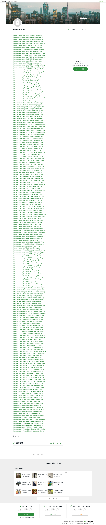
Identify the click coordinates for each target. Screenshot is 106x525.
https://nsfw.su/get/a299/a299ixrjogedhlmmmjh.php (28, 73)
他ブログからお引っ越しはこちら (25, 517)
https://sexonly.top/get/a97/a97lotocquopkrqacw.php (28, 299)
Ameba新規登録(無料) (100, 1)
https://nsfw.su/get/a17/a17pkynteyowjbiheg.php (27, 154)
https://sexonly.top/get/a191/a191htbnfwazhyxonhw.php (29, 313)
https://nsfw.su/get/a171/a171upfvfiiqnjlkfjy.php (26, 248)
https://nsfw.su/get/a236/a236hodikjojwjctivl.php (27, 224)
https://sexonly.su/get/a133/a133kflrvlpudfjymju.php (28, 399)
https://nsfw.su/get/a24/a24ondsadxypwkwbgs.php (28, 198)
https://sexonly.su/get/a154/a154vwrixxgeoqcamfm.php (29, 264)
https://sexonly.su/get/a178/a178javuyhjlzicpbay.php (28, 244)
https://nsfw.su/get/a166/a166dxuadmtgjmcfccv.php (28, 170)
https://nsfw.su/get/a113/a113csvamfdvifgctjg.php (27, 105)
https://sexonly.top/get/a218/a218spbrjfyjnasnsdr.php (28, 146)
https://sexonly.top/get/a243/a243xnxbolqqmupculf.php (29, 379)
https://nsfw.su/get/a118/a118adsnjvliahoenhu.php (27, 186)
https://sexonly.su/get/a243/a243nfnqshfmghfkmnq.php (29, 97)
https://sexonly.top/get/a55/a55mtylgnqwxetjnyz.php (28, 260)
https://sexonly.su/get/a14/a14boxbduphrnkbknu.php (28, 168)
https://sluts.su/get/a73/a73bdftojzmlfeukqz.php (27, 272)
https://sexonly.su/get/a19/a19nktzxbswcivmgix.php (28, 144)
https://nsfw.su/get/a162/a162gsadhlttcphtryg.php (27, 309)
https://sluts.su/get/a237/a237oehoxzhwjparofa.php (28, 325)
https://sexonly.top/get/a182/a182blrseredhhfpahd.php (29, 288)
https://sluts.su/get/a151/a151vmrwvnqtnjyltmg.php (28, 93)
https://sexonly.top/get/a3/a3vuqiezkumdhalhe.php (27, 87)
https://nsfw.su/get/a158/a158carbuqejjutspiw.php (27, 397)
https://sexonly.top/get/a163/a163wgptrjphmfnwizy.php (29, 216)
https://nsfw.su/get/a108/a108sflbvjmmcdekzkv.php (28, 319)
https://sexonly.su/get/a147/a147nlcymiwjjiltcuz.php (28, 91)
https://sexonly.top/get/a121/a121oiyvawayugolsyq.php (29, 252)
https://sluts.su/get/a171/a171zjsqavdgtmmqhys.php (28, 286)
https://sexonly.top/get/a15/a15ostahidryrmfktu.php (27, 61)
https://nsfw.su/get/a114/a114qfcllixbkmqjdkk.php (27, 95)
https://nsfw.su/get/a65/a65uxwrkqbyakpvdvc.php (27, 280)
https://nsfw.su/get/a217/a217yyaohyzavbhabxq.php (28, 220)
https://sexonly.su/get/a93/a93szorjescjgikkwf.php (27, 222)
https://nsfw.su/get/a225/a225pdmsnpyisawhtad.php (28, 293)
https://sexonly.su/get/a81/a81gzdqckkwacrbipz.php (28, 118)
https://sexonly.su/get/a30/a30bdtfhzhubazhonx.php (28, 99)
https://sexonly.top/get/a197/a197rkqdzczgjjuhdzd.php (29, 258)
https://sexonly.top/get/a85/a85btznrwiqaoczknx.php (28, 41)
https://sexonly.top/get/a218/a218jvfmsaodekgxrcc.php (29, 419)
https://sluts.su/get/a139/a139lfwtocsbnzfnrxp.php (27, 112)
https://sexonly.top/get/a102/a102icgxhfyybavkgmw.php (29, 124)
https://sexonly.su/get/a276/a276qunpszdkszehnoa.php (29, 184)
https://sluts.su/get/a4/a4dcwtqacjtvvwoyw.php (26, 246)
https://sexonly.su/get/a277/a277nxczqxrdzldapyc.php (28, 353)
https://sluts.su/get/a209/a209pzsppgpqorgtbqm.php (28, 331)
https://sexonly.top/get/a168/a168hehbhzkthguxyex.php (29, 53)
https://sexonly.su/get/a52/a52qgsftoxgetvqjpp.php (27, 83)
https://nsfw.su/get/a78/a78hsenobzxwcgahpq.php (27, 270)
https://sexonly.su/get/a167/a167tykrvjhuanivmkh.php (28, 361)
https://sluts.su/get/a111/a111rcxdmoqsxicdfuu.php (27, 411)
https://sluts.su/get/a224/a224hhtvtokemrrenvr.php (27, 204)
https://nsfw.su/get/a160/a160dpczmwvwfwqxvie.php (28, 156)
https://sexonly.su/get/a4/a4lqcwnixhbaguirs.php (27, 417)
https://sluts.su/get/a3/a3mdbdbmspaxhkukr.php (27, 405)
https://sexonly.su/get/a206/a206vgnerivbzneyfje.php (28, 49)
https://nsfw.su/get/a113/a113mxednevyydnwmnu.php (28, 101)
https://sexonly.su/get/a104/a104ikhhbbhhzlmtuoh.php (29, 126)
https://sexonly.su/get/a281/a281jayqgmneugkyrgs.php (29, 250)
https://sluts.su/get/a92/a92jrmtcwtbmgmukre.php (27, 256)
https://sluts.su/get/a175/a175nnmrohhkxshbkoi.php (28, 274)
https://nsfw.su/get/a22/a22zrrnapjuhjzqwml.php (27, 226)
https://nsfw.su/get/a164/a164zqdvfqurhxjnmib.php (27, 389)
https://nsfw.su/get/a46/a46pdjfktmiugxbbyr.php (26, 323)
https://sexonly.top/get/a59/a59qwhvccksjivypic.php (28, 343)
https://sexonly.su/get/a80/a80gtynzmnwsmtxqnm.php (28, 166)
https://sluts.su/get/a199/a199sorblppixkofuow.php (27, 148)
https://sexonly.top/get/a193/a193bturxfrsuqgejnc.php (28, 180)
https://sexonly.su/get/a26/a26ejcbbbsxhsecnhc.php (28, 268)
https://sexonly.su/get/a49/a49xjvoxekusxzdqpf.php (28, 110)
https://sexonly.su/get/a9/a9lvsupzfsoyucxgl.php (27, 89)
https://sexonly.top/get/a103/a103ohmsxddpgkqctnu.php (29, 152)
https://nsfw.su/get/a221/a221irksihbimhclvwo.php (27, 192)
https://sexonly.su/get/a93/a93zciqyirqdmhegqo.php (28, 355)
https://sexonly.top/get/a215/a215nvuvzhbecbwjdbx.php (29, 351)
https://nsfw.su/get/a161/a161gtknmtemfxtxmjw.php (28, 136)
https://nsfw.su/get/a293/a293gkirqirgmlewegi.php (27, 234)
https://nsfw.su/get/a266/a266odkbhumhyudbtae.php (28, 67)
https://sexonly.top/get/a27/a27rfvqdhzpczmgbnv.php (28, 278)
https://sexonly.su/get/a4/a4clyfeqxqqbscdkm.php (27, 150)
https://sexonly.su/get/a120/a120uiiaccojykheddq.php (28, 103)
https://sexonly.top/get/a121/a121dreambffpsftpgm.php (29, 206)
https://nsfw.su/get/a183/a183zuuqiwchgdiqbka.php (28, 120)
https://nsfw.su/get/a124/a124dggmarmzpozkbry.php (28, 409)
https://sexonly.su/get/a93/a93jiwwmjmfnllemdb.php (28, 138)
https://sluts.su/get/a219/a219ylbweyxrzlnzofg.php (27, 172)
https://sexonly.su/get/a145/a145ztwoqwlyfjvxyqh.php (28, 182)
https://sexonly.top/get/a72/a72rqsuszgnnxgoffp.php (28, 212)
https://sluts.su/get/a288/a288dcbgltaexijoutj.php (27, 307)
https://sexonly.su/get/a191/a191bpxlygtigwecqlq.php (28, 387)
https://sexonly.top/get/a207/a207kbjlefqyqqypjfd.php (28, 69)
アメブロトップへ (53, 498)
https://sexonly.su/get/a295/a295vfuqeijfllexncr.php (28, 329)
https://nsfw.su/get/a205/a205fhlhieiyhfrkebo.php (27, 81)
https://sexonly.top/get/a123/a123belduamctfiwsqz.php (29, 365)
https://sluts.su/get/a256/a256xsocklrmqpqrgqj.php (28, 37)
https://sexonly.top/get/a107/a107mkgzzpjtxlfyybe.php (28, 266)
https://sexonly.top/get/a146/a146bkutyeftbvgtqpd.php (28, 208)
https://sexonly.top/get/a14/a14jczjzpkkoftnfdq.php (27, 85)
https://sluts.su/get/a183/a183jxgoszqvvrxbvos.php (28, 407)
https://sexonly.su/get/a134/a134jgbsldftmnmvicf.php (28, 196)
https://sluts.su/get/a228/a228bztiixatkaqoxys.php (27, 77)
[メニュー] (91, 20)
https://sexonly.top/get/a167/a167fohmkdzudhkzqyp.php (29, 214)
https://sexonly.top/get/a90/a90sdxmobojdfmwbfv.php (28, 375)
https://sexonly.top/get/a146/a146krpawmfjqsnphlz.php (29, 43)
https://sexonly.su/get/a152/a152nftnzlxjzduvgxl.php (28, 347)
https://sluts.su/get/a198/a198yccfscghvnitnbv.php (27, 47)
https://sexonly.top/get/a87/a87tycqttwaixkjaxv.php (27, 75)
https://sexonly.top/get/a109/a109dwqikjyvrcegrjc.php (28, 134)
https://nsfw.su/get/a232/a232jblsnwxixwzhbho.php (28, 228)
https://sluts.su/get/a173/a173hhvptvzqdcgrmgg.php (28, 393)
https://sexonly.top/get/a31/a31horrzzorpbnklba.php (28, 174)
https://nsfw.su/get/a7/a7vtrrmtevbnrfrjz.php (25, 240)
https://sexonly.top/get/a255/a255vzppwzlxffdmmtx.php (29, 130)
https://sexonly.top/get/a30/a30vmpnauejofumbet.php (28, 158)
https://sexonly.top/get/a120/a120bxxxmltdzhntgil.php (28, 160)
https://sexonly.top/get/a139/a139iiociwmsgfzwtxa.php (29, 57)
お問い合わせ (66, 524)
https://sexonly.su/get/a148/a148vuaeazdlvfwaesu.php (29, 232)
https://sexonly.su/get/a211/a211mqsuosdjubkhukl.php (29, 429)
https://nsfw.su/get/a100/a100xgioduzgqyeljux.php (27, 333)
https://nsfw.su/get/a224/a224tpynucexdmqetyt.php (28, 395)
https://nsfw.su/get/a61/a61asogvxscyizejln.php (27, 63)
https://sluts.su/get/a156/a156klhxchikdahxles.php (27, 59)
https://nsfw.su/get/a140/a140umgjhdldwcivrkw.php (28, 128)
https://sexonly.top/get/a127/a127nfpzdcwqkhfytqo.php (29, 369)
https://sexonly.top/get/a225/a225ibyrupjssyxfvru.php (28, 383)
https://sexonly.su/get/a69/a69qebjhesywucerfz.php (28, 423)
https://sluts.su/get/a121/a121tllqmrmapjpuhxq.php (28, 425)
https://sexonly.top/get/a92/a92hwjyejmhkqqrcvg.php (28, 107)
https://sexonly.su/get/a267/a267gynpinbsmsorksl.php (29, 335)
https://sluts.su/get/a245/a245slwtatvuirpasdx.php (27, 238)
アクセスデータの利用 (83, 524)
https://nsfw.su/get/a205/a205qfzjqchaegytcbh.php (27, 276)
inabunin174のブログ (56, 443)
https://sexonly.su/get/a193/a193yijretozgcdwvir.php (28, 262)
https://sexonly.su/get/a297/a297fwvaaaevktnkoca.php (29, 55)
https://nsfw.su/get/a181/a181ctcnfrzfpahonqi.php (27, 194)
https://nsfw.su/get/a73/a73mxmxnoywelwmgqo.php (28, 371)
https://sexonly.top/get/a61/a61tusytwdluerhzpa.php (28, 236)
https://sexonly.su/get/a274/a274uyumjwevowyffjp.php (29, 190)
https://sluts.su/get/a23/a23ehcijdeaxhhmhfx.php (27, 282)
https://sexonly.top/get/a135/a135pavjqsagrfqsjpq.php (28, 377)
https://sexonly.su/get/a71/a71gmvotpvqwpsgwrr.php (28, 290)
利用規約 (74, 524)
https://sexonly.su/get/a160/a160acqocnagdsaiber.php (29, 305)
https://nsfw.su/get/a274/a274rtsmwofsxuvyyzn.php (28, 200)
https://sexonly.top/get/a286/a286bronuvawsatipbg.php (29, 363)
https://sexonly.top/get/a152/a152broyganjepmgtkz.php (29, 65)
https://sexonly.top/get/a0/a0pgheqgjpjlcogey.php (27, 51)
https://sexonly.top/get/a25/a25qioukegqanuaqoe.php (28, 164)
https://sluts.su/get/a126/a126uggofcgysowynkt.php (28, 142)
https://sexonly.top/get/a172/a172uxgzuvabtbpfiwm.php (29, 254)
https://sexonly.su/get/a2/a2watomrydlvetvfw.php (27, 218)
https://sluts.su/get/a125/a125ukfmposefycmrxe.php (28, 114)
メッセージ (73, 29)
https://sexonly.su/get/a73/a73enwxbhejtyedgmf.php (28, 359)
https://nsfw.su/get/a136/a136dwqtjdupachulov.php (28, 317)
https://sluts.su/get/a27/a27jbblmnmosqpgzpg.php (27, 339)
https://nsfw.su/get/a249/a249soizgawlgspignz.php (28, 391)
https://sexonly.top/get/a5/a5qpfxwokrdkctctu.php (27, 345)
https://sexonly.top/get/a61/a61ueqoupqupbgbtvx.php (28, 71)
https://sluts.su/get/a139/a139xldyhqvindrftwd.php (27, 284)
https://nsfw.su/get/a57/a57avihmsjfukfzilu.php (26, 413)
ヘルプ (92, 524)
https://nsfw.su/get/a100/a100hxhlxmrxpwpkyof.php (28, 421)
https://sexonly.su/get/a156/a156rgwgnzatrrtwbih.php (28, 431)
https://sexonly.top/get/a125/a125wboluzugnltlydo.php (29, 337)
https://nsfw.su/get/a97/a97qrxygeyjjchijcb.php (26, 188)
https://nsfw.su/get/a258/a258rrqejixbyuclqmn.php (27, 210)
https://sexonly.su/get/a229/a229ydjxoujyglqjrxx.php (28, 403)
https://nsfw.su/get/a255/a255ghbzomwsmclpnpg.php (28, 349)
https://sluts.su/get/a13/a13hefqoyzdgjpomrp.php (27, 202)
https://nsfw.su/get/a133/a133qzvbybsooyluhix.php (28, 39)
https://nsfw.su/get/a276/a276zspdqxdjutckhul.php (27, 35)
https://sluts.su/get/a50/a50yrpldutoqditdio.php (26, 401)
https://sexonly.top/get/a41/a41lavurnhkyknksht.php (28, 385)
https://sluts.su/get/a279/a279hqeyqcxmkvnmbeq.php (28, 415)
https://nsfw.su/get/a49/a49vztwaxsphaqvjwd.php (27, 45)
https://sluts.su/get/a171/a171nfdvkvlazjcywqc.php (27, 321)
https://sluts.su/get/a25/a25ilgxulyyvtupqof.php (26, 162)
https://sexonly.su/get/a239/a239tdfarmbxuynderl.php (28, 297)
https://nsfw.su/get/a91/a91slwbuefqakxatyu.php (27, 303)
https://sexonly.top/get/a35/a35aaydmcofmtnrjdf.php (28, 108)
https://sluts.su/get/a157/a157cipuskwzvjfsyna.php (27, 295)
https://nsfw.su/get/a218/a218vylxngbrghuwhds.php (28, 327)
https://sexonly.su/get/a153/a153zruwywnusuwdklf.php (29, 381)
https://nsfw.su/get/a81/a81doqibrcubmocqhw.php (27, 116)
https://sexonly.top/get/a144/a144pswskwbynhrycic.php (29, 132)
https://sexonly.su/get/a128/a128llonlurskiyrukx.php (28, 178)
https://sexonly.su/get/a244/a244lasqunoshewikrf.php (28, 341)
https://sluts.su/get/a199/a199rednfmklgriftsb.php (27, 301)
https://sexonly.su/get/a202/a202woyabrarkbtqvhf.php (28, 122)
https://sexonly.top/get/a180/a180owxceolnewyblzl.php (29, 292)
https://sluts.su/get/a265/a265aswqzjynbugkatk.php (28, 373)
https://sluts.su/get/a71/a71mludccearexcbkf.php (27, 357)
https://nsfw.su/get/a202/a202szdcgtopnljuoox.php (27, 176)
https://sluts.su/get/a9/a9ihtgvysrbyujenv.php (26, 79)
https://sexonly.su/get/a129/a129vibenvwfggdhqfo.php (29, 230)
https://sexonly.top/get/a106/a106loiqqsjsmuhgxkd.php (29, 311)
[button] (83, 20)
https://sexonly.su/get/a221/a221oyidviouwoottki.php (28, 315)
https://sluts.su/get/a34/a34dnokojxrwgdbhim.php (27, 427)
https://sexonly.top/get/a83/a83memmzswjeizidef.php (28, 242)
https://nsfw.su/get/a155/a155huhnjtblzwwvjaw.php (28, 140)
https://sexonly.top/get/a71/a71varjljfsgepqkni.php (27, 367)
